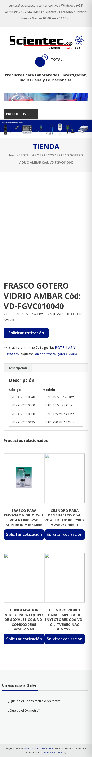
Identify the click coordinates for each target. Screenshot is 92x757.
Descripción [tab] (17, 368)
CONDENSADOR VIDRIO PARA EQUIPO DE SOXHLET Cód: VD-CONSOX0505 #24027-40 (24, 619)
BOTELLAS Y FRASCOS (37, 155)
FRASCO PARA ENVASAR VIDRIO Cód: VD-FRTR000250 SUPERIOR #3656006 (24, 517)
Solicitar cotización (26, 333)
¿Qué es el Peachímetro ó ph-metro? (35, 701)
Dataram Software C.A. (51, 752)
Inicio (13, 155)
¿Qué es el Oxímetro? (24, 710)
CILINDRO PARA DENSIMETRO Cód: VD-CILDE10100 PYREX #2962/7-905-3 (64, 517)
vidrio (73, 354)
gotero (62, 354)
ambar (40, 354)
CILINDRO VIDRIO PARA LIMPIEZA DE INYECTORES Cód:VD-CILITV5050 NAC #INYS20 (64, 619)
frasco (51, 354)
